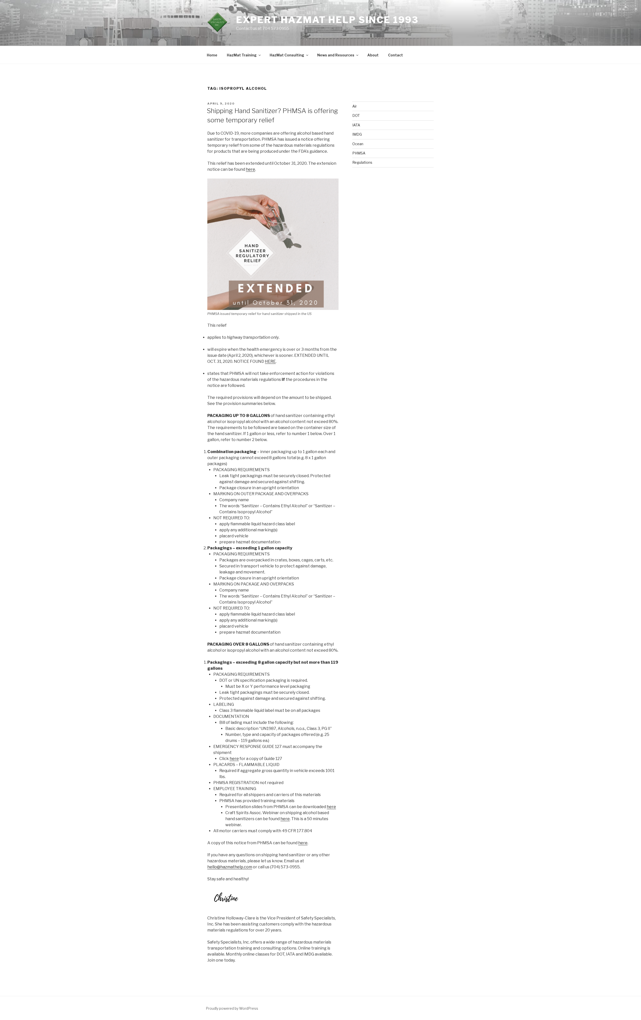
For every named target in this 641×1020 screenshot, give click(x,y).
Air (354, 106)
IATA (356, 125)
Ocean (357, 144)
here (250, 169)
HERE (270, 361)
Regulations (362, 162)
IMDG (357, 134)
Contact (395, 55)
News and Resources (335, 55)
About (373, 55)
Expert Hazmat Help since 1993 (327, 19)
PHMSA (358, 153)
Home (212, 55)
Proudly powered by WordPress (232, 1008)
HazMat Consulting (287, 55)
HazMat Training (242, 55)
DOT (356, 115)
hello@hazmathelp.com (229, 867)
